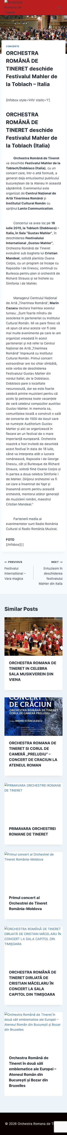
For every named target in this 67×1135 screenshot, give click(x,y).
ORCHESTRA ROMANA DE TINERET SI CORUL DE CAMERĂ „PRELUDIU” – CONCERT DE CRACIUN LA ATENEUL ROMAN (33, 754)
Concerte (12, 46)
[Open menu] (59, 7)
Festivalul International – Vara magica (15, 570)
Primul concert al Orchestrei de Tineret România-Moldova (28, 903)
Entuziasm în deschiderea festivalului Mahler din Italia (51, 572)
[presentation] (33, 636)
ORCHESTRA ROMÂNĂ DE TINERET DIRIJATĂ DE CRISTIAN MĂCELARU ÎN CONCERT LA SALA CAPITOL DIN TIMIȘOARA (32, 983)
